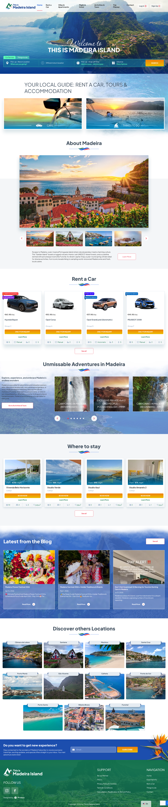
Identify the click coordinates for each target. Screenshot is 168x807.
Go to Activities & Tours (17, 405)
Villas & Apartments (63, 6)
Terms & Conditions (104, 788)
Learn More (126, 257)
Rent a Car (48, 6)
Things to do (151, 788)
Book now (22, 496)
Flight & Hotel (82, 6)
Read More (26, 604)
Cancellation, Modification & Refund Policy (114, 792)
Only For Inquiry (22, 332)
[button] (146, 238)
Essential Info (152, 780)
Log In (141, 6)
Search (154, 63)
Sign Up (155, 6)
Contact (130, 5)
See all (84, 351)
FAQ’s (99, 780)
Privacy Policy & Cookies (107, 784)
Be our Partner (102, 776)
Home (39, 5)
